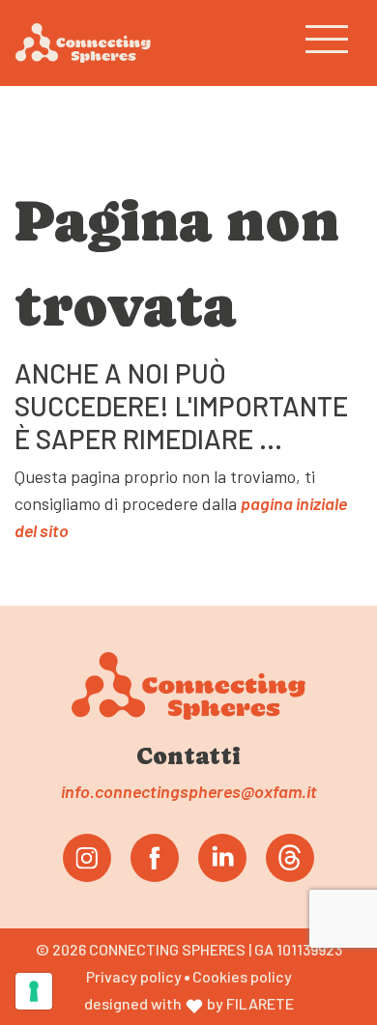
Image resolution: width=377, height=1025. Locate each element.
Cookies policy (242, 976)
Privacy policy (135, 976)
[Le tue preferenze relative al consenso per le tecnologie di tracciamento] (33, 991)
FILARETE (260, 1003)
